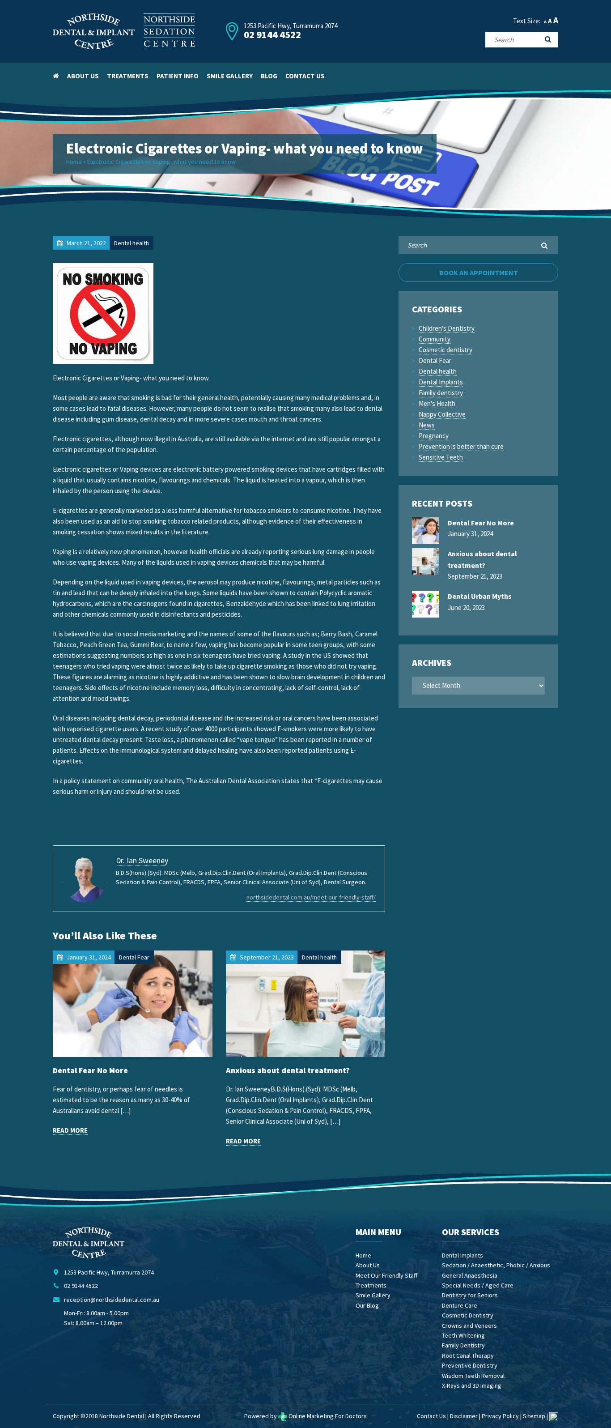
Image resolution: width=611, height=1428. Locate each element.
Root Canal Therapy (468, 1355)
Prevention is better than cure (461, 446)
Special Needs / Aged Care (477, 1285)
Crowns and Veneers (469, 1325)
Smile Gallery (230, 76)
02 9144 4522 (272, 34)
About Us (83, 76)
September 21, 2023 (482, 565)
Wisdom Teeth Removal (473, 1376)
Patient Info (178, 76)
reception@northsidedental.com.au (111, 1300)
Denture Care (459, 1305)
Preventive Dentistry (469, 1365)
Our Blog (367, 1305)
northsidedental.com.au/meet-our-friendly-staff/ (311, 897)
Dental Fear (435, 360)
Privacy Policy (500, 1416)
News (427, 425)
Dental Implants (441, 382)
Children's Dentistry (447, 328)
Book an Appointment (478, 272)
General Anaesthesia (469, 1275)
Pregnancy (434, 435)
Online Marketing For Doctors (327, 1416)
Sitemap (534, 1416)
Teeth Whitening (463, 1335)
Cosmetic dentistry (445, 349)
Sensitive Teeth (441, 457)
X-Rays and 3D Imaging (471, 1385)
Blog (269, 76)
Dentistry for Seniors (470, 1295)
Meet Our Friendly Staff (386, 1275)
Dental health (438, 371)
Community (434, 339)
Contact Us (305, 76)
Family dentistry (441, 392)
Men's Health (437, 403)
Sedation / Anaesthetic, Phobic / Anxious (496, 1265)
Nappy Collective (442, 414)
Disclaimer (464, 1416)
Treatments (128, 76)
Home (74, 162)
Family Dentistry (463, 1345)
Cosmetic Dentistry (467, 1315)
